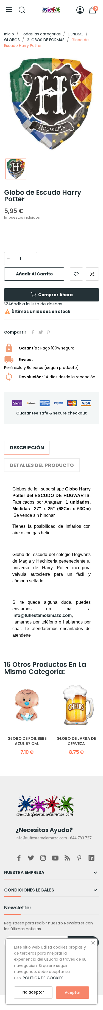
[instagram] (43, 858)
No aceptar (33, 992)
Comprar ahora (55, 295)
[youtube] (55, 858)
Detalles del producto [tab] (42, 465)
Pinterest (48, 332)
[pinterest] (79, 858)
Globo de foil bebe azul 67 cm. (26, 741)
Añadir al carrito (34, 274)
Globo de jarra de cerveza (76, 741)
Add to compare (92, 274)
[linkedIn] (91, 858)
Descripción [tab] (27, 447)
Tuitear (40, 332)
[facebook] (19, 858)
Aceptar (72, 992)
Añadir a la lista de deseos (76, 274)
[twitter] (31, 858)
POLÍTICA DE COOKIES (43, 978)
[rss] (67, 858)
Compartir (33, 332)
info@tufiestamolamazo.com (42, 615)
